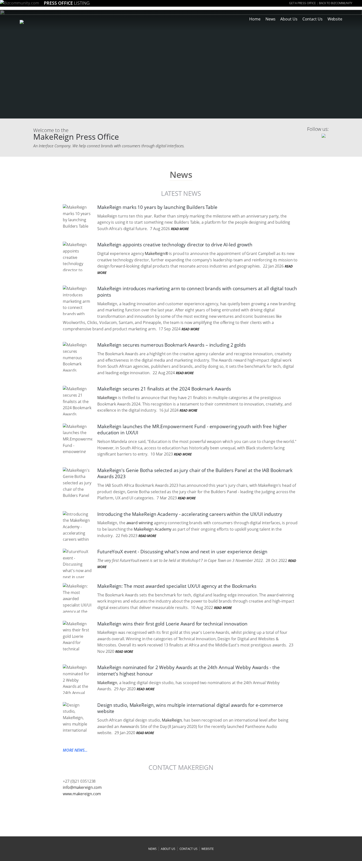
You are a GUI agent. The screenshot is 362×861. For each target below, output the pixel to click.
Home (255, 19)
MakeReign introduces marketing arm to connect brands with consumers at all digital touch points (197, 291)
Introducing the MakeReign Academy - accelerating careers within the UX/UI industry (189, 514)
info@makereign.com (82, 787)
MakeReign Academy (152, 529)
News (270, 19)
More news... (75, 750)
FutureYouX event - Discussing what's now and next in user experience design (182, 551)
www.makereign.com (82, 793)
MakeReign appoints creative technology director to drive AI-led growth (174, 244)
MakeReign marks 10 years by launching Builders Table (157, 207)
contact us (188, 849)
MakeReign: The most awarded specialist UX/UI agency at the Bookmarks (176, 586)
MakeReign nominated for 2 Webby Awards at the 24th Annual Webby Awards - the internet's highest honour (188, 670)
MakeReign (107, 397)
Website (335, 19)
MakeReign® (156, 253)
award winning (139, 522)
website (207, 849)
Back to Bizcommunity (335, 3)
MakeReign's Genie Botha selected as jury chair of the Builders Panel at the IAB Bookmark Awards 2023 (195, 473)
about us (168, 849)
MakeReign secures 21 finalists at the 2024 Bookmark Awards (164, 389)
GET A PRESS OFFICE (302, 3)
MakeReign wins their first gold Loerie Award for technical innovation (172, 624)
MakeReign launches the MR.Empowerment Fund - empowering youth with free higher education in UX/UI (192, 429)
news (152, 849)
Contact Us (312, 19)
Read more (180, 228)
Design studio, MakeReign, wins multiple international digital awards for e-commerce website (190, 708)
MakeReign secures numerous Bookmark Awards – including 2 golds (171, 345)
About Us (288, 19)
